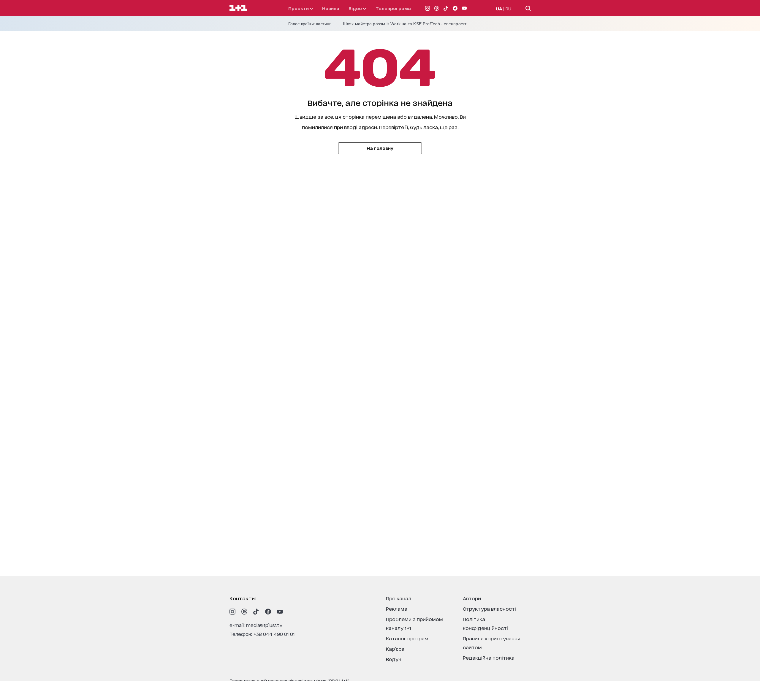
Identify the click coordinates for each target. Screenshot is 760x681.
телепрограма (393, 8)
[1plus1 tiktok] (256, 612)
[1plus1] (238, 8)
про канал (398, 598)
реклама (396, 608)
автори (472, 598)
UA (499, 8)
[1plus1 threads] (244, 612)
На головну (380, 147)
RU (508, 8)
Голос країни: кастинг (309, 23)
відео (356, 8)
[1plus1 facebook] (268, 612)
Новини (330, 8)
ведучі (394, 659)
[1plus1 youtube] (280, 612)
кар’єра (395, 648)
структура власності (489, 608)
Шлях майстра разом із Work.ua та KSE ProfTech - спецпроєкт (405, 23)
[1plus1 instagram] (232, 612)
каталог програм (407, 638)
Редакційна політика (488, 657)
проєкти (299, 8)
